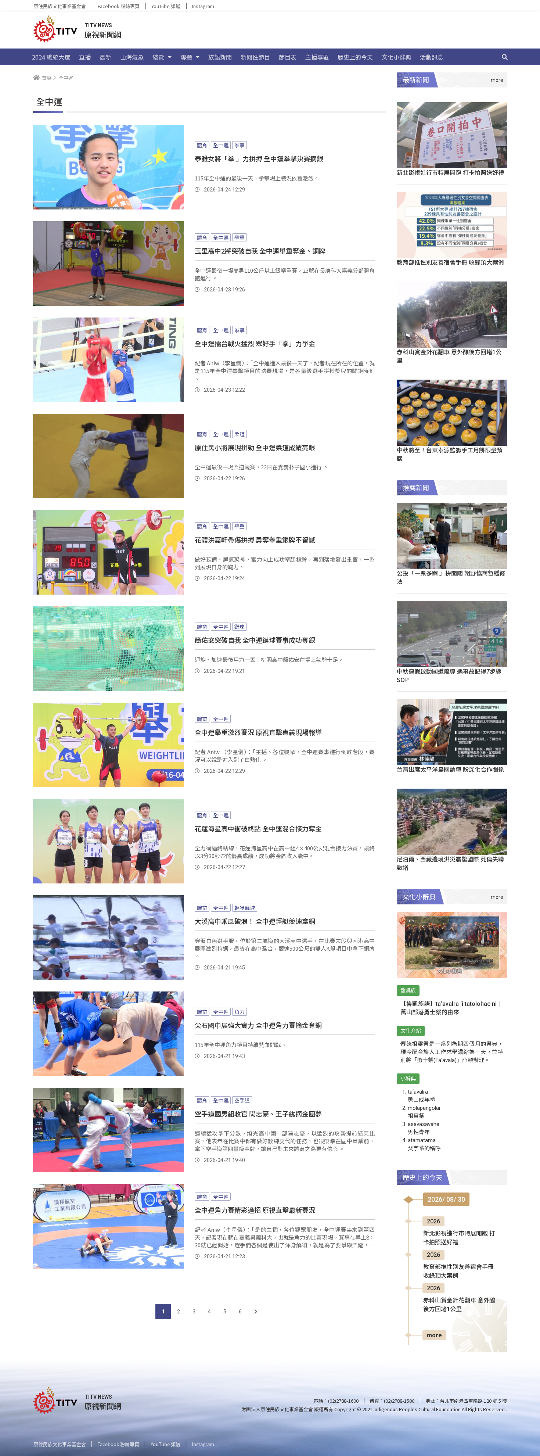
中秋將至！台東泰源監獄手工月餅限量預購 (450, 454)
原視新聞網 (102, 34)
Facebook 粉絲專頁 (119, 6)
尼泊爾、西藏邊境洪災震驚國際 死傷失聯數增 (450, 863)
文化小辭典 (396, 57)
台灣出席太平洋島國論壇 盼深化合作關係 (450, 769)
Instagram (203, 6)
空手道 (242, 1100)
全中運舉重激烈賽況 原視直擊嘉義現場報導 (258, 732)
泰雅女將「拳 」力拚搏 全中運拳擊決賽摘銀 (259, 158)
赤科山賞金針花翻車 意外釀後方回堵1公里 (449, 356)
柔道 (239, 434)
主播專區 (317, 57)
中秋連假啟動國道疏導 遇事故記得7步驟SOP (449, 675)
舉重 (239, 237)
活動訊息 (431, 57)
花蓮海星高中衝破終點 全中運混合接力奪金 (258, 828)
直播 (85, 57)
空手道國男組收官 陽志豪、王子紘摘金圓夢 (258, 1113)
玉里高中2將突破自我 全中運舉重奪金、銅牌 (260, 250)
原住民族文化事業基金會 (59, 6)
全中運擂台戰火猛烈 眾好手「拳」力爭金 (255, 343)
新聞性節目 (255, 57)
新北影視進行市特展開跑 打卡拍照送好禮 (450, 172)
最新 (105, 57)
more (434, 1335)
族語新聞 (220, 57)
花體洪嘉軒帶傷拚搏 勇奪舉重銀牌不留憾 (255, 539)
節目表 (287, 57)
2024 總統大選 (51, 57)
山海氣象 (132, 57)
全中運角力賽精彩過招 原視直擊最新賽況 (255, 1210)
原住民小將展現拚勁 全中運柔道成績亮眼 (255, 447)
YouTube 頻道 (165, 6)
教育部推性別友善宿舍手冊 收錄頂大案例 (450, 262)
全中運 (220, 145)
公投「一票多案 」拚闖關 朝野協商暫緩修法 (451, 577)
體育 (202, 145)
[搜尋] (504, 57)
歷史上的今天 (355, 57)
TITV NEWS (98, 25)
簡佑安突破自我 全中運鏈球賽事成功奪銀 (255, 640)
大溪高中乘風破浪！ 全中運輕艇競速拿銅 (255, 921)
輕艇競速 (244, 907)
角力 (239, 1011)
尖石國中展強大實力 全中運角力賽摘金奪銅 (258, 1025)
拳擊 (239, 145)
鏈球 (239, 626)
